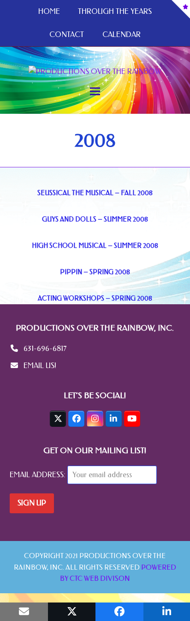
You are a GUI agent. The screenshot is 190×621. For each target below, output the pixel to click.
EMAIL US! (40, 365)
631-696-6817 (45, 348)
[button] (95, 91)
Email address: (38, 474)
